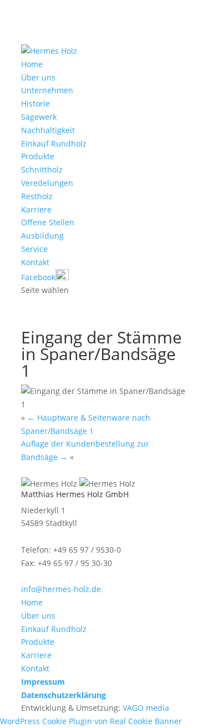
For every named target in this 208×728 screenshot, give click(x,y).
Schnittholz (42, 169)
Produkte (37, 156)
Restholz (37, 196)
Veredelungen (47, 183)
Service (34, 249)
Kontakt (35, 262)
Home (32, 64)
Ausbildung (42, 235)
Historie (35, 103)
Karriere (36, 209)
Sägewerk (39, 117)
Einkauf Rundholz (54, 143)
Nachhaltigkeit (48, 130)
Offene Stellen (47, 222)
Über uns (38, 77)
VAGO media (146, 707)
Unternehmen (47, 90)
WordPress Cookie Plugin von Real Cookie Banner (91, 721)
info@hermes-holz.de (61, 589)
